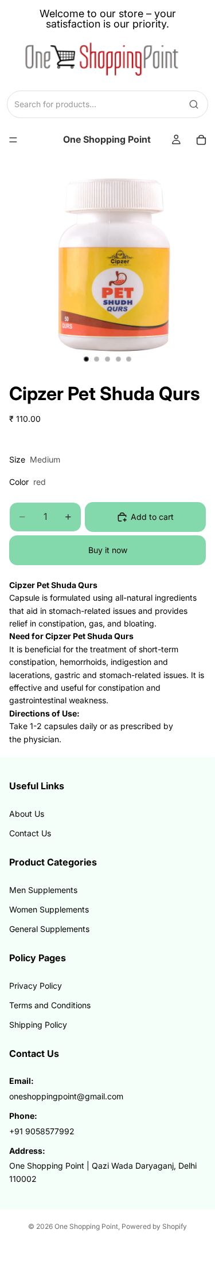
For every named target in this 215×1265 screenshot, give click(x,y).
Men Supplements (43, 890)
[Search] (194, 104)
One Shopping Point (86, 1226)
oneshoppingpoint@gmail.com (66, 1096)
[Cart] (201, 139)
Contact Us (30, 833)
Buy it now (107, 550)
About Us (26, 813)
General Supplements (49, 929)
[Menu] (13, 140)
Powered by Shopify (154, 1226)
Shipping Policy (38, 1024)
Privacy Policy (35, 985)
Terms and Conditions (50, 1005)
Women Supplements (49, 909)
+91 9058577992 (42, 1131)
